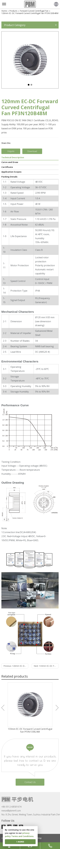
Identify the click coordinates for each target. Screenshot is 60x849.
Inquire (10, 151)
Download (32, 151)
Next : (46, 666)
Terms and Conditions (22, 836)
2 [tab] (31, 85)
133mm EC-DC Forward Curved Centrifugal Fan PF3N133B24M (30, 730)
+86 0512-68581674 (11, 806)
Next (57, 708)
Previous (2, 708)
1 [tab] (28, 85)
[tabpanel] (30, 59)
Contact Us (30, 782)
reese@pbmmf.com (11, 810)
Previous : (15, 666)
